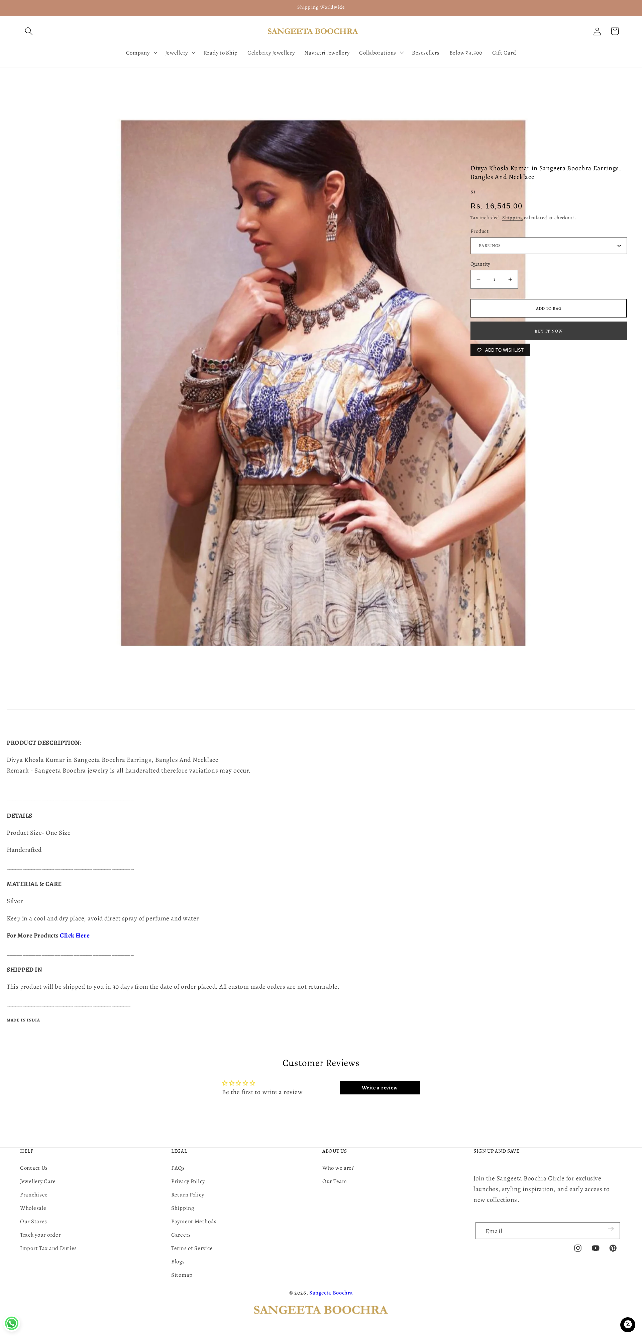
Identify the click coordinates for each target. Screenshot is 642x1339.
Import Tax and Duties (48, 1248)
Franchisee (34, 1194)
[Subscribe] (611, 1229)
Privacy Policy (188, 1181)
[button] (29, 31)
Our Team (334, 1181)
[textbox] (321, 770)
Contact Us (34, 1168)
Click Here (75, 935)
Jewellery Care (38, 1181)
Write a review (380, 1087)
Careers (181, 1235)
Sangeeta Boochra (331, 1293)
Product (479, 231)
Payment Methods (194, 1221)
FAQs (178, 1168)
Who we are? (338, 1168)
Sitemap (182, 1275)
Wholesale (33, 1208)
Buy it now (549, 331)
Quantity (480, 263)
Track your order (40, 1235)
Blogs (178, 1261)
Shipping (512, 217)
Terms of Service (192, 1248)
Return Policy (187, 1194)
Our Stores (33, 1221)
